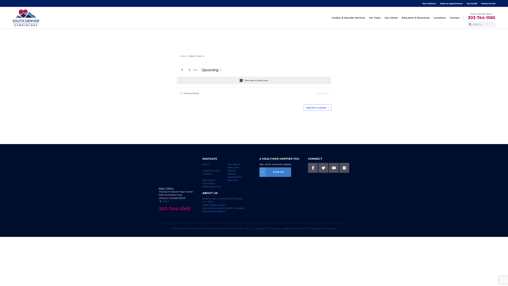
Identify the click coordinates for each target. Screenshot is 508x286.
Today (195, 70)
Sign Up (278, 172)
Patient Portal (488, 3)
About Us (232, 180)
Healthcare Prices (211, 186)
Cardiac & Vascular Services (348, 18)
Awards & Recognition (214, 211)
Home (205, 164)
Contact (455, 18)
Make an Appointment (451, 3)
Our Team (375, 18)
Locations (440, 18)
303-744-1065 (481, 18)
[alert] (254, 80)
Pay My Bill (472, 3)
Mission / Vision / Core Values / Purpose (222, 198)
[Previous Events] (182, 69)
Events (183, 56)
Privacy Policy (244, 228)
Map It (166, 201)
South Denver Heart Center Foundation (223, 208)
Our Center (391, 18)
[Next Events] (189, 69)
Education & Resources (416, 18)
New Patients (429, 3)
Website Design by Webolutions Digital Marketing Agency (297, 228)
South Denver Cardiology (213, 228)
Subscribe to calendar (316, 107)
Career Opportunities (213, 205)
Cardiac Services (210, 170)
